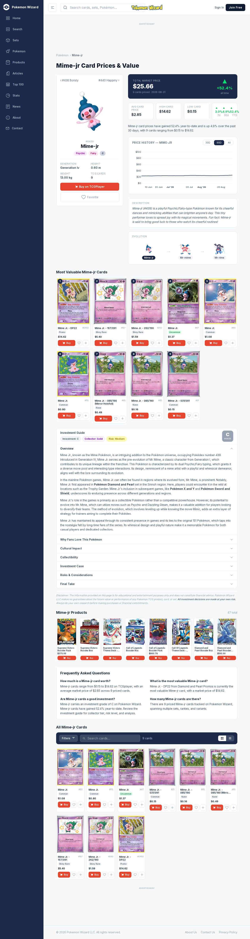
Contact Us (208, 932)
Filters (66, 738)
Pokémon (62, 55)
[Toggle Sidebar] (52, 7)
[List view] (230, 738)
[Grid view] (222, 738)
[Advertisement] (147, 35)
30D (207, 142)
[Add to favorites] (79, 343)
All (229, 142)
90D (219, 142)
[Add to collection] (86, 343)
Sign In (219, 7)
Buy (68, 342)
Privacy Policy (228, 932)
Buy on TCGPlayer (92, 186)
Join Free (235, 7)
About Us (191, 932)
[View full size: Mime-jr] (89, 111)
